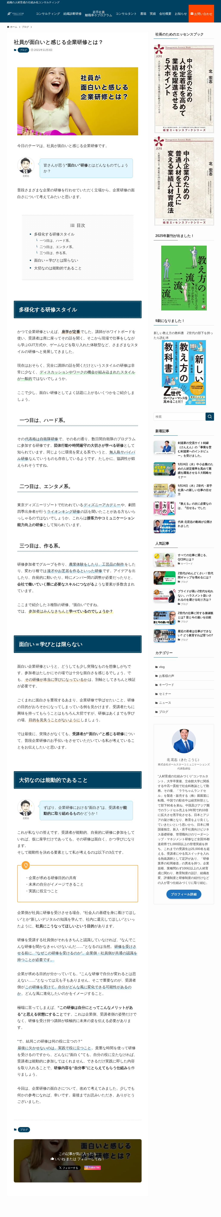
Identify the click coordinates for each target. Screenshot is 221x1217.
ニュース (165, 702)
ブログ (23, 50)
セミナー (165, 694)
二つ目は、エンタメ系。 (57, 247)
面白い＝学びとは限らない (56, 260)
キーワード (166, 684)
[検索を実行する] (209, 417)
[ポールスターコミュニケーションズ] (16, 13)
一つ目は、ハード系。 (56, 240)
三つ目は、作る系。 (54, 253)
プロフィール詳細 (184, 894)
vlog (162, 666)
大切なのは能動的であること (58, 268)
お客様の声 (166, 676)
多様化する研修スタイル (54, 234)
